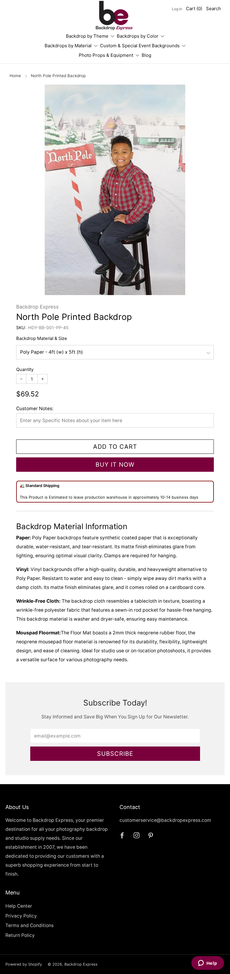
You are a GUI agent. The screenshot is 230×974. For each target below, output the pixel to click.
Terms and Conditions (29, 925)
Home (15, 75)
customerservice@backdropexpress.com (165, 820)
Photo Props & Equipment (106, 55)
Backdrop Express (37, 307)
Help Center (18, 906)
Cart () (194, 8)
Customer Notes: (34, 408)
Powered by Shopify (23, 964)
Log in (177, 9)
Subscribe (115, 753)
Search (213, 8)
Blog (146, 55)
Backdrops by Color (137, 36)
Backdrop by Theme (87, 36)
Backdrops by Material (68, 45)
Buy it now (115, 464)
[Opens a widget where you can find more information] (207, 963)
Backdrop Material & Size (41, 338)
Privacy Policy (21, 916)
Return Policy (20, 935)
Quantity (25, 369)
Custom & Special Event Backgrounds (140, 45)
